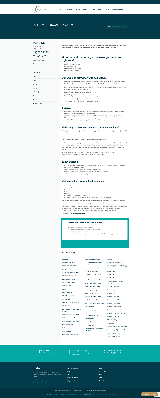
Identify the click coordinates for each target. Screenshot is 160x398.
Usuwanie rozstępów (113, 310)
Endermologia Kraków (68, 282)
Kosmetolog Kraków (68, 296)
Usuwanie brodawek (113, 296)
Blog (99, 9)
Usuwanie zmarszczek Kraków (116, 313)
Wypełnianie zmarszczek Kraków (117, 326)
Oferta (78, 9)
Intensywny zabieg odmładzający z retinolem (117, 267)
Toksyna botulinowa (113, 286)
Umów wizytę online (149, 394)
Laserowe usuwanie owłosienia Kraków (71, 310)
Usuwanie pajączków (113, 300)
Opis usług (65, 259)
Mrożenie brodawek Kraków (93, 296)
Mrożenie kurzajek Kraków (92, 300)
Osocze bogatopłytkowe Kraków (94, 303)
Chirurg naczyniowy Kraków (70, 272)
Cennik (93, 9)
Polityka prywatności (72, 377)
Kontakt (106, 9)
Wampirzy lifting (112, 320)
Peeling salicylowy (67, 331)
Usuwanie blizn (111, 293)
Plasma (109, 259)
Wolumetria (110, 323)
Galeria (85, 9)
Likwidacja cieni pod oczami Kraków (93, 275)
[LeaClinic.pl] (39, 9)
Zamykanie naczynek (113, 336)
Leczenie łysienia (90, 325)
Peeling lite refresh (67, 324)
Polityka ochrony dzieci (101, 394)
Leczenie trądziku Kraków (92, 259)
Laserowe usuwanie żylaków (70, 314)
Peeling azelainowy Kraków (70, 318)
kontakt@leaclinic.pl (38, 60)
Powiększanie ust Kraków (114, 262)
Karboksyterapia (67, 292)
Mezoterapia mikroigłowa (92, 286)
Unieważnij (88, 394)
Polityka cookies (71, 381)
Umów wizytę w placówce (96, 244)
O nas (60, 9)
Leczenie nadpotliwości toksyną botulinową (94, 330)
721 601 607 (39, 56)
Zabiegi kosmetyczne (113, 333)
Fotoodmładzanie (67, 286)
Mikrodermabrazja (90, 293)
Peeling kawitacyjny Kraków (70, 321)
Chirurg (64, 269)
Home (109, 26)
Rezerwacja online (117, 9)
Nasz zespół (69, 9)
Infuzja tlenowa (66, 289)
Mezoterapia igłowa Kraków (93, 283)
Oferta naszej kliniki (72, 368)
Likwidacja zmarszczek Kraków (94, 280)
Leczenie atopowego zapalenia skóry (94, 311)
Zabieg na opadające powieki (116, 330)
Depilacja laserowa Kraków (70, 276)
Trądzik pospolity (112, 290)
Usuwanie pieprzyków (113, 303)
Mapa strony (111, 394)
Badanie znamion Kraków (69, 266)
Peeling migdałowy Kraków (70, 328)
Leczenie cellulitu (90, 318)
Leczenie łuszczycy (90, 322)
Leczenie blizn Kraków (91, 315)
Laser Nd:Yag (66, 306)
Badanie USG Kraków (68, 262)
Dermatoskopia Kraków (69, 279)
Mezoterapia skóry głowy (92, 290)
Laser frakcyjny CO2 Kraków (70, 302)
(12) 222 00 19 (40, 52)
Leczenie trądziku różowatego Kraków (93, 263)
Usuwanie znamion (113, 316)
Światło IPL (110, 274)
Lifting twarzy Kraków (91, 271)
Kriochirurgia (66, 299)
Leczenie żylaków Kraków (92, 268)
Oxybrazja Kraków (90, 306)
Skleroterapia (111, 271)
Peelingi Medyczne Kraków (70, 334)
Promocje (36, 92)
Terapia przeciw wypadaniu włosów (115, 282)
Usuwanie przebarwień (114, 306)
